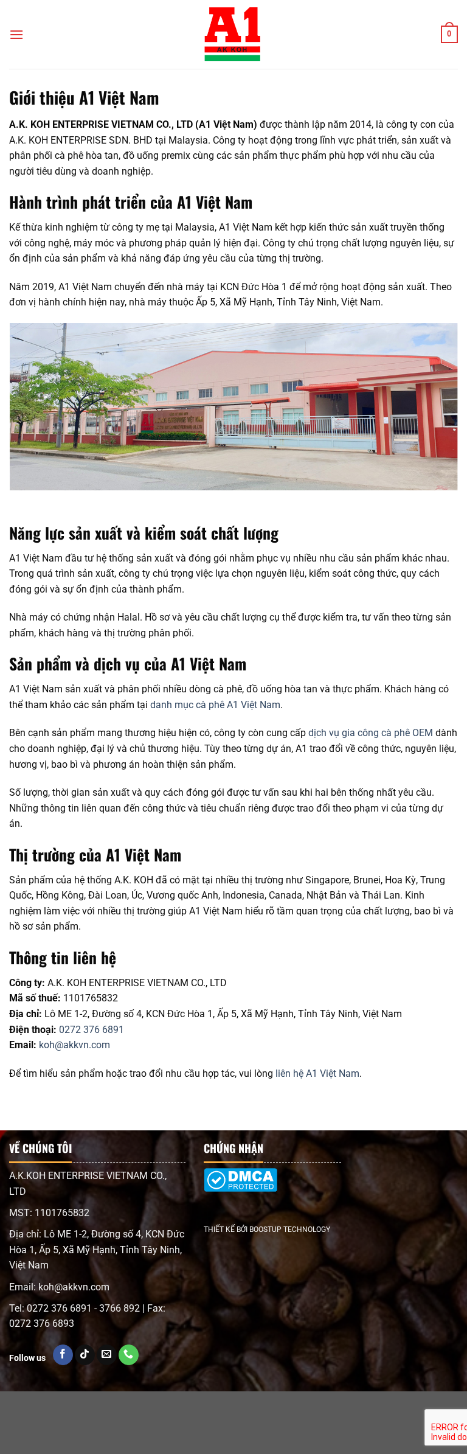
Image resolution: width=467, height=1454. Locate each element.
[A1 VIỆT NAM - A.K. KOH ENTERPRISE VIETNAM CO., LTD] (233, 34)
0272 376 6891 (91, 1029)
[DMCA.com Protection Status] (240, 1189)
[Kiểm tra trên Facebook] (63, 1354)
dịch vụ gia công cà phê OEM (370, 733)
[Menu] (16, 34)
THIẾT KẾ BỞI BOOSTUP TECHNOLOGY (267, 1229)
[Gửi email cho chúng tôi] (107, 1354)
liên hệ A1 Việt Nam (317, 1073)
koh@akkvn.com (74, 1045)
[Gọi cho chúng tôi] (129, 1354)
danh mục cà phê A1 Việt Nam (215, 705)
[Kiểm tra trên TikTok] (85, 1354)
